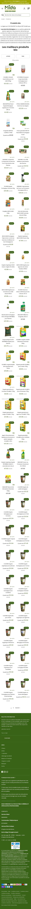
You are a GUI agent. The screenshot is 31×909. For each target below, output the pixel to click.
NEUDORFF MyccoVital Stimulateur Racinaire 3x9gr (8, 489)
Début (15, 899)
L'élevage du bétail (6, 756)
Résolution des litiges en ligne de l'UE (9, 900)
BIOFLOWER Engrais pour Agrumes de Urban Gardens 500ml (23, 267)
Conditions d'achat (15, 891)
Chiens (3, 748)
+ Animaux (4, 753)
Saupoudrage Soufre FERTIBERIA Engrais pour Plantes (8, 341)
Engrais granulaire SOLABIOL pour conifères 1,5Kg (22, 437)
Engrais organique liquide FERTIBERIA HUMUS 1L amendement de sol (8, 464)
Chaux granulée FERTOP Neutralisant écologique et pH (22, 132)
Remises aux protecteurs (6, 895)
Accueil (2, 19)
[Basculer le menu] (2, 8)
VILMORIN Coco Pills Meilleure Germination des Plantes (23, 161)
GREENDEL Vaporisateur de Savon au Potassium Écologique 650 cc (23, 188)
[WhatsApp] (7, 772)
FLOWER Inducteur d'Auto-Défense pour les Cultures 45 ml (22, 291)
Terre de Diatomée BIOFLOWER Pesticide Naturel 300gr (22, 213)
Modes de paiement (17, 895)
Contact (23, 895)
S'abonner (7, 738)
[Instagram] (5, 772)
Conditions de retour (5, 893)
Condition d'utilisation (15, 893)
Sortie (3, 766)
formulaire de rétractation (6, 897)
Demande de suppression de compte (20, 902)
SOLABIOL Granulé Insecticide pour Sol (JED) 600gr (8, 79)
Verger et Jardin (5, 761)
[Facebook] (2, 772)
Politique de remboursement (7, 899)
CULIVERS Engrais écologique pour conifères (8, 590)
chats (3, 751)
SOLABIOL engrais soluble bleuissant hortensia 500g (22, 341)
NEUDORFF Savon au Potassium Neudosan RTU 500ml (23, 464)
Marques (3, 763)
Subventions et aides (22, 900)
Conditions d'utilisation (6, 902)
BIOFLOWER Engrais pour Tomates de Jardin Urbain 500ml (8, 291)
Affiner (8, 56)
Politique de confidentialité (18, 897)
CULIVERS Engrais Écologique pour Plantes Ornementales (8, 694)
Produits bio (8, 19)
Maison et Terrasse (6, 758)
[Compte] (24, 8)
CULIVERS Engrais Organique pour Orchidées (8, 667)
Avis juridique (4, 891)
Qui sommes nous (21, 899)
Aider (9, 891)
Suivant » (17, 708)
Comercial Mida (13, 905)
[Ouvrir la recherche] (2, 15)
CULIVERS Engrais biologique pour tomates (8, 514)
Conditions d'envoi (24, 891)
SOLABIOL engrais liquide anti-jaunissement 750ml (8, 366)
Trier (22, 56)
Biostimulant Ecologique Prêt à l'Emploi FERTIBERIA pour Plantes (8, 316)
